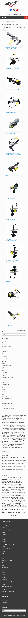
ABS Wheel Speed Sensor (8, 415)
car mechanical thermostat (11, 491)
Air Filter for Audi (18, 415)
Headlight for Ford (5, 435)
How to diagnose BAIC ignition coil (20, 506)
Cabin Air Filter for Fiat (6, 421)
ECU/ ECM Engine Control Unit (8, 361)
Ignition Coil (4, 507)
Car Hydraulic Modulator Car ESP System (16, 489)
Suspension (4, 401)
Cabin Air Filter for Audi (10, 419)
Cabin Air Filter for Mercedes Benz (13, 423)
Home (3, 21)
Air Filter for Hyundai (18, 416)
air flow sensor (12, 478)
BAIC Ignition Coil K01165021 (13, 484)
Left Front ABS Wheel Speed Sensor (11, 436)
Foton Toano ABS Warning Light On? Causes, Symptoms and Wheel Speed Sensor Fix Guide (14, 461)
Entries (4, 600)
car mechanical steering (15, 490)
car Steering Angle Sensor (13, 494)
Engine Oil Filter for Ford (12, 426)
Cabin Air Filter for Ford (15, 421)
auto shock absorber (13, 483)
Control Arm (4, 356)
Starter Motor (4, 400)
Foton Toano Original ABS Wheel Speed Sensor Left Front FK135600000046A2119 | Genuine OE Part (13, 464)
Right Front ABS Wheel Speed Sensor (13, 443)
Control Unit (4, 358)
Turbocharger (4, 405)
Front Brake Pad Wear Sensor (13, 433)
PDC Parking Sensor (13, 440)
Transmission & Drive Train (7, 403)
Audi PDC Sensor (13, 418)
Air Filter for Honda (10, 416)
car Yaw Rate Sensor (8, 498)
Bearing (3, 344)
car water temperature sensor (13, 496)
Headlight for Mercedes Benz (13, 435)
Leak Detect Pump (5, 384)
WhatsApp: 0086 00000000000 (14, 14)
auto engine (6, 481)
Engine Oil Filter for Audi (7, 425)
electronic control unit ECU (13, 502)
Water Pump (4, 406)
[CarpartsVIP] (14, 4)
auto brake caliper (11, 478)
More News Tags (14, 515)
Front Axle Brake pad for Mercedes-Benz (9, 431)
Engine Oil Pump (5, 367)
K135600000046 (7, 509)
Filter (3, 370)
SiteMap (3, 599)
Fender (3, 368)
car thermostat (17, 495)
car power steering (20, 492)
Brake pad (4, 351)
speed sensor (11, 512)
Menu (5, 17)
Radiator (3, 389)
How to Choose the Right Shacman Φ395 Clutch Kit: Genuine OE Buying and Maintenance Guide (13, 458)
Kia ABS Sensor (21, 435)
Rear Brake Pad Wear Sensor (14, 443)
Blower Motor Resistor (6, 346)
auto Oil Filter (14, 481)
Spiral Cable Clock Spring (7, 398)
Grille (3, 375)
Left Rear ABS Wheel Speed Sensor (13, 437)
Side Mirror (4, 394)
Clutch (3, 354)
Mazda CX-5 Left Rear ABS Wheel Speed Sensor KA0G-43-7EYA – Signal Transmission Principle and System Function (13, 467)
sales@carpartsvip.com (14, 11)
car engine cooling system (15, 487)
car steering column (21, 494)
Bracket (3, 349)
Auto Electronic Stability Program (18, 479)
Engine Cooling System (6, 365)
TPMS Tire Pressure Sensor (15, 447)
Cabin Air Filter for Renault (10, 424)
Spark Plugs (4, 396)
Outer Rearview (8, 440)
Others (3, 386)
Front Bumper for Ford (20, 434)
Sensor (3, 391)
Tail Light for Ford (19, 445)
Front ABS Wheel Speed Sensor (15, 430)
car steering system (9, 495)
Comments (5, 602)
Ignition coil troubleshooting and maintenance (13, 507)
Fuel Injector (4, 374)
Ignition (3, 379)
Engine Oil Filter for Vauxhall (14, 428)
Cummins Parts (5, 360)
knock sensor (17, 509)
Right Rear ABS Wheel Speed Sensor (12, 445)
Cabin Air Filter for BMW (19, 419)
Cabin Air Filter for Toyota (20, 424)
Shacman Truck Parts (6, 393)
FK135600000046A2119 (15, 505)
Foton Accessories (5, 372)
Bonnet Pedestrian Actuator (7, 348)
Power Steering (5, 387)
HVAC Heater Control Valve (7, 377)
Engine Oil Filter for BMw (16, 425)
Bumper (3, 353)
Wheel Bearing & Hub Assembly (8, 408)
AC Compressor (5, 341)
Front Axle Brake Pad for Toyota (13, 432)
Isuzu (3, 380)
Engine (3, 363)
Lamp (3, 382)
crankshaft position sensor (15, 500)
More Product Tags (5, 451)
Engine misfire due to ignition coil (11, 503)
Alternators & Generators (7, 342)
